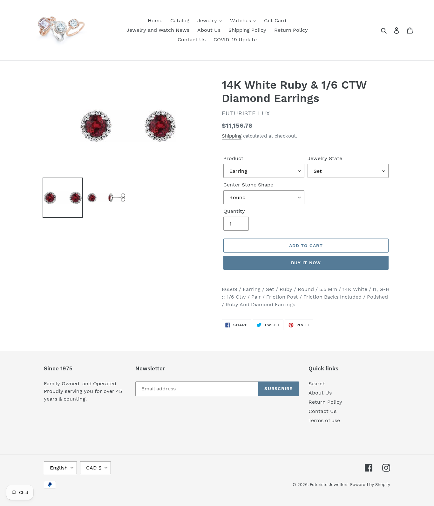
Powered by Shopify (370, 484)
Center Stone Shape (248, 185)
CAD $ (94, 468)
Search (317, 384)
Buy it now (306, 262)
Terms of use (324, 420)
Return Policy (325, 402)
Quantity (234, 211)
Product (233, 158)
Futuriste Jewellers (329, 484)
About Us (320, 393)
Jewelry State (325, 158)
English (59, 468)
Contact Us (322, 411)
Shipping (231, 136)
